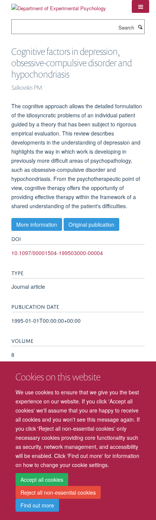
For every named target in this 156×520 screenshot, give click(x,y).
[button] (140, 6)
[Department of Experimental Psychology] (58, 5)
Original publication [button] (91, 224)
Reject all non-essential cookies (58, 492)
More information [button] (36, 224)
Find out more (37, 505)
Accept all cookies (41, 479)
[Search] (140, 27)
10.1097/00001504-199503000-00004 (57, 253)
